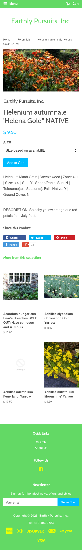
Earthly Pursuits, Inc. (41, 21)
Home (6, 39)
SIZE (7, 142)
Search (41, 442)
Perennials (23, 39)
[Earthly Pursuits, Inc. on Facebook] (41, 469)
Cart (75, 3)
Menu (13, 3)
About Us (41, 447)
